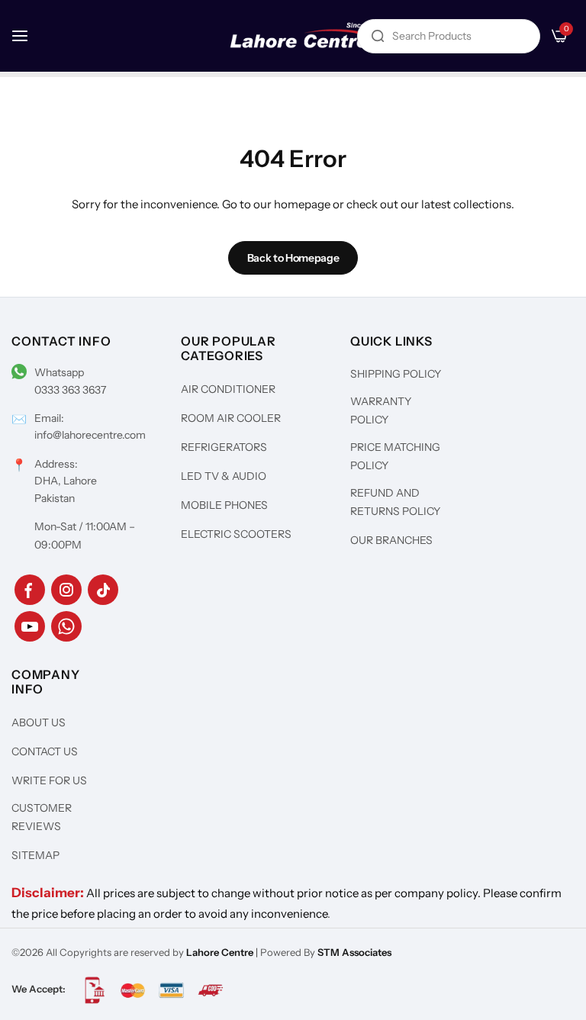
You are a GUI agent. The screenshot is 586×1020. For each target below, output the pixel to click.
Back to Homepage (293, 258)
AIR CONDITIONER (228, 389)
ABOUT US (38, 722)
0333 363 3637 (70, 390)
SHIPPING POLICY (395, 374)
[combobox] (448, 36)
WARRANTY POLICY (380, 410)
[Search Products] (377, 36)
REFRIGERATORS (224, 447)
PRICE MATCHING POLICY (395, 456)
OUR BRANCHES (391, 540)
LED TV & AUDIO (223, 476)
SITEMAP (35, 855)
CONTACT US (44, 751)
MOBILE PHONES (224, 505)
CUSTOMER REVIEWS (41, 817)
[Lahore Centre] (306, 36)
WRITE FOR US (49, 780)
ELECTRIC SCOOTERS (236, 534)
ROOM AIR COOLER (231, 418)
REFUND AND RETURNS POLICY (395, 502)
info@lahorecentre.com (90, 435)
